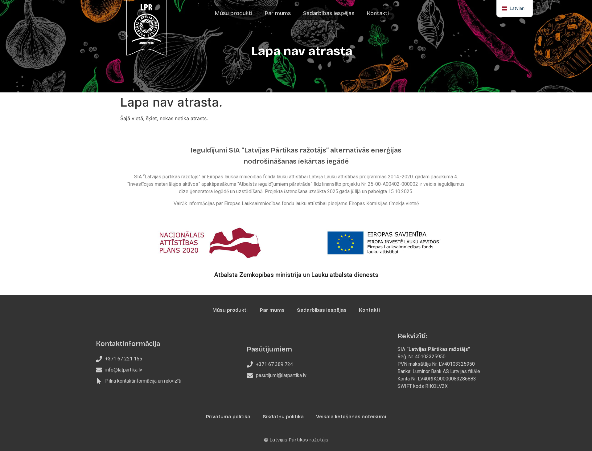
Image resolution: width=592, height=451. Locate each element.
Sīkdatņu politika (283, 417)
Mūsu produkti (233, 13)
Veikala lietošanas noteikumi (351, 417)
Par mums (278, 13)
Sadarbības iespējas (328, 13)
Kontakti (378, 13)
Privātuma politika (228, 417)
